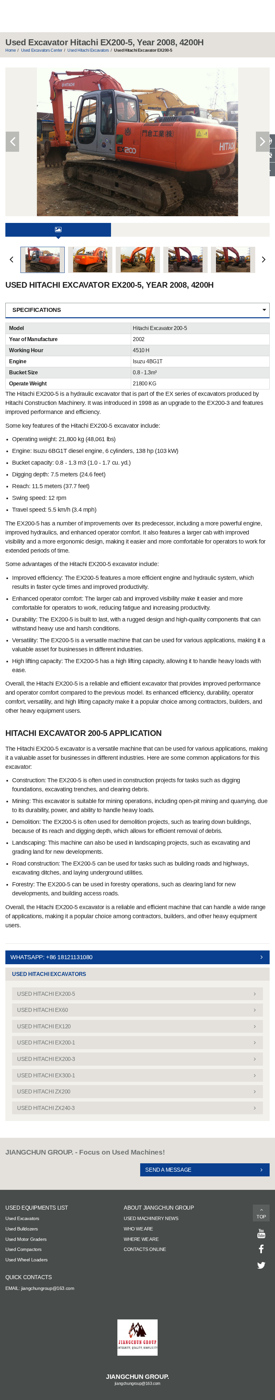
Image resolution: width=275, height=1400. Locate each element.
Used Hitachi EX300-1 (46, 1075)
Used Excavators (22, 1218)
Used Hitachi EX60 (42, 1010)
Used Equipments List (36, 1208)
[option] (137, 141)
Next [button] (262, 142)
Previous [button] (12, 142)
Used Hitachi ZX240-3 (46, 1108)
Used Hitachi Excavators (88, 50)
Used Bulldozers (21, 1228)
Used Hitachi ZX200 (43, 1091)
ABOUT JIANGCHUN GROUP (159, 1208)
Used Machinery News (151, 1218)
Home (10, 50)
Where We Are (141, 1239)
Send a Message (168, 1170)
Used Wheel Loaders (26, 1259)
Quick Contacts (28, 1277)
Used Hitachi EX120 (44, 1026)
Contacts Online (145, 1249)
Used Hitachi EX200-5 (46, 994)
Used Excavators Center (41, 50)
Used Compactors (23, 1249)
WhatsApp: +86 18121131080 (51, 957)
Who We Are (138, 1228)
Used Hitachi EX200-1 (46, 1042)
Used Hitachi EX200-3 (46, 1059)
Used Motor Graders (26, 1239)
